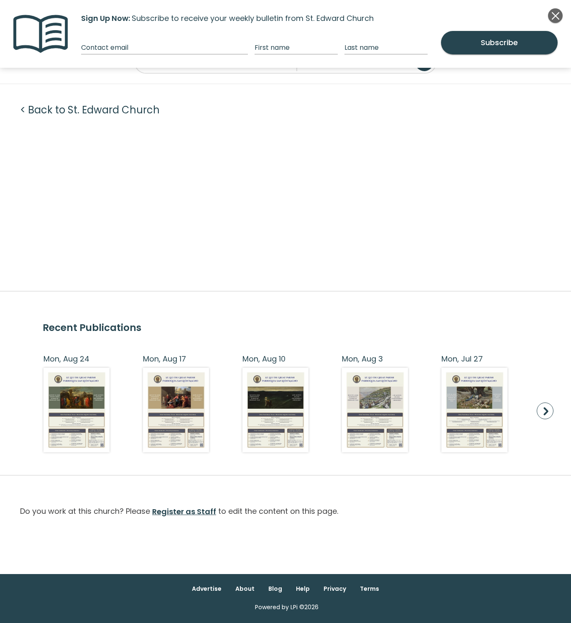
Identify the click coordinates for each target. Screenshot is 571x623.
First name (272, 47)
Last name (361, 47)
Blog (275, 589)
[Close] (555, 15)
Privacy (335, 589)
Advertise (207, 589)
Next (545, 411)
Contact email (104, 47)
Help (303, 589)
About (245, 589)
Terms (369, 589)
